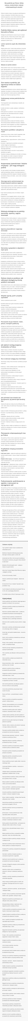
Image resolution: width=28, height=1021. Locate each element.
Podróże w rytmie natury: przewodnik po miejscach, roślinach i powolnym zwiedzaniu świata (12, 871)
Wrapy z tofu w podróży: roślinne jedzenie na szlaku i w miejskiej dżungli (12, 643)
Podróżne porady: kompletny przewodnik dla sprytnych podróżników (12, 648)
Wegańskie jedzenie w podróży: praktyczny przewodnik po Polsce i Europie (12, 741)
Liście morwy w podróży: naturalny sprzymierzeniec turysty (10, 946)
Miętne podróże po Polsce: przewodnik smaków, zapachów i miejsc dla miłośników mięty (13, 834)
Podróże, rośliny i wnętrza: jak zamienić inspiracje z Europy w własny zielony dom (13, 726)
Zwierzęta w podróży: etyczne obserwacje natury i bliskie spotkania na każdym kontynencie (13, 844)
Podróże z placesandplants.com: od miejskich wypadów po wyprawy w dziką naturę (12, 705)
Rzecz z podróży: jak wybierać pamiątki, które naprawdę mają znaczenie (12, 920)
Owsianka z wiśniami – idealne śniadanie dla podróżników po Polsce (12, 961)
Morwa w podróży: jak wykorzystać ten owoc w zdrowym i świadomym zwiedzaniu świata (12, 818)
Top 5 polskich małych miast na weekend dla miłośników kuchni (12, 548)
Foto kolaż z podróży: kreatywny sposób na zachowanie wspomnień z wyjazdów (12, 855)
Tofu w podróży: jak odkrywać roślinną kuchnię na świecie (13, 653)
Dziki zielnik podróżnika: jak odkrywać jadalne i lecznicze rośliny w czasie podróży (13, 684)
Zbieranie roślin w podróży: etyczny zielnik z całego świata (14, 622)
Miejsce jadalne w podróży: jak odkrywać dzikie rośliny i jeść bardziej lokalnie (13, 782)
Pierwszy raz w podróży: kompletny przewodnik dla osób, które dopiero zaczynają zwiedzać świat (14, 956)
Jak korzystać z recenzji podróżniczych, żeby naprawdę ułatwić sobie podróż (12, 813)
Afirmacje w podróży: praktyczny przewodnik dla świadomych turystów (13, 607)
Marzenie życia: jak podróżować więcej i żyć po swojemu (13, 829)
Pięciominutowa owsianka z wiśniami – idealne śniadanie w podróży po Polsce (13, 736)
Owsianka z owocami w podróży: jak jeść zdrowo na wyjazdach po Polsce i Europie (13, 679)
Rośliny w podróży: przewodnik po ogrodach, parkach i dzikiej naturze (12, 700)
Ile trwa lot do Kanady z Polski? (9, 575)
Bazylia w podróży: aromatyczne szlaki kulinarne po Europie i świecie (13, 989)
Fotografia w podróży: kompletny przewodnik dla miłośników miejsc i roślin (13, 674)
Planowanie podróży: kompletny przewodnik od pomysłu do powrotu (13, 751)
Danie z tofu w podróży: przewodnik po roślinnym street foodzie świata (13, 638)
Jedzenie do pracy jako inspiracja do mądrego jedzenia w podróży (12, 720)
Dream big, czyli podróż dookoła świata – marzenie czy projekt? (13, 633)
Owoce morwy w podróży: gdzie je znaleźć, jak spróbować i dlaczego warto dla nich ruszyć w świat (12, 883)
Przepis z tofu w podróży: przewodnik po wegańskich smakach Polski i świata (11, 936)
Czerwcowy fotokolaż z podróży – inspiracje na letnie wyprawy (12, 767)
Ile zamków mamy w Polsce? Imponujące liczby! (13, 594)
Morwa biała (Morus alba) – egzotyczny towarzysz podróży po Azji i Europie (13, 664)
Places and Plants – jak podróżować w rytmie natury (12, 695)
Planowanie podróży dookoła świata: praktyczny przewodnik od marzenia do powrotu (13, 731)
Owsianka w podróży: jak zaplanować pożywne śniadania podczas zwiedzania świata (13, 746)
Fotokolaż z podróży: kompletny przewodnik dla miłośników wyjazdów (13, 877)
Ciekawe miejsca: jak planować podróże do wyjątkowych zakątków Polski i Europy (12, 772)
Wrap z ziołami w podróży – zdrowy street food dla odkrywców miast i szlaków (13, 798)
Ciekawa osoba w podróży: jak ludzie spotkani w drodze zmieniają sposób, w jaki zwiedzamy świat (13, 715)
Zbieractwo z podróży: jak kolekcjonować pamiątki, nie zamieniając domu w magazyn (13, 628)
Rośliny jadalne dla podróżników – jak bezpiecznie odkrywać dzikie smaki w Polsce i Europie (13, 824)
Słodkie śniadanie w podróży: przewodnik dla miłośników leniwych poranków (12, 966)
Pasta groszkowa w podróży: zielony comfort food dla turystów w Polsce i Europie (13, 777)
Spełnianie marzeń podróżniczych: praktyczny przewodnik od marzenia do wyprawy (12, 860)
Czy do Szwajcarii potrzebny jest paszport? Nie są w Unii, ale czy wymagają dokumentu (13, 590)
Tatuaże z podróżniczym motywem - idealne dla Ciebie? (13, 579)
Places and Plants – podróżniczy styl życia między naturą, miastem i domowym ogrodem (13, 787)
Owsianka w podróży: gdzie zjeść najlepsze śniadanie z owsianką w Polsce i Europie (12, 710)
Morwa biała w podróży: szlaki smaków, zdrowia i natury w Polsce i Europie (13, 994)
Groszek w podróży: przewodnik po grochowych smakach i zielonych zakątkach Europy (13, 793)
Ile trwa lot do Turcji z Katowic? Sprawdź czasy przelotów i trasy (12, 584)
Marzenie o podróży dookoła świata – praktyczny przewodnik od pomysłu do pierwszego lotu (13, 612)
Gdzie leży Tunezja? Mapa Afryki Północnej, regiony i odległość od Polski (14, 571)
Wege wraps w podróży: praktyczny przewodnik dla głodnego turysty (14, 979)
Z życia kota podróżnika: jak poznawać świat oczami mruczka (12, 689)
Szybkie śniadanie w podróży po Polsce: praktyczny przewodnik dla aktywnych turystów (13, 915)
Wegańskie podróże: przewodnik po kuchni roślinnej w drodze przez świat (12, 756)
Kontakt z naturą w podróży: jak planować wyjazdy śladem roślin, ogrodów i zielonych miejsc (13, 894)
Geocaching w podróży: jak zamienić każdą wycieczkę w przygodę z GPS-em (12, 803)
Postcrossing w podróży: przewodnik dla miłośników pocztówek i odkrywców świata (12, 1004)
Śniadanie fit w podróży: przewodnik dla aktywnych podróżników (14, 849)
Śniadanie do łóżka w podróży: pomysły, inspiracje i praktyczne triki (13, 839)
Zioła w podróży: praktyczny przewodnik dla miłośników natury (12, 659)
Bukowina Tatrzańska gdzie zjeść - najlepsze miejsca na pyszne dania (12, 566)
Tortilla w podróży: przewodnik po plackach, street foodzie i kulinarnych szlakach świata (13, 910)
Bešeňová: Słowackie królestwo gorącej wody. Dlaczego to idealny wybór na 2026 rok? (12, 553)
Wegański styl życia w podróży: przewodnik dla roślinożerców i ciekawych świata (13, 984)
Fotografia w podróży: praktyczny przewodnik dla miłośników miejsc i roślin (13, 925)
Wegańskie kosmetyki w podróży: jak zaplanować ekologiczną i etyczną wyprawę (13, 930)
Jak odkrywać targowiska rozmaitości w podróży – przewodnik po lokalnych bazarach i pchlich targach (13, 972)
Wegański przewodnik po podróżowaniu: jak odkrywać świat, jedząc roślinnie (12, 899)
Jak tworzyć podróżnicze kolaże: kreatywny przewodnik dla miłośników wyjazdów (12, 999)
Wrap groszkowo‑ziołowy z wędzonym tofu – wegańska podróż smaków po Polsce (12, 905)
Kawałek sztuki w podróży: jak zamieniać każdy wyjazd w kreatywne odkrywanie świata (13, 1010)
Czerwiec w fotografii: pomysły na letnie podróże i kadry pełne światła (13, 865)
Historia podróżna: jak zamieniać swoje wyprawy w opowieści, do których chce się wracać (13, 602)
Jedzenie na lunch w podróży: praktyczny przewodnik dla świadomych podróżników (11, 1015)
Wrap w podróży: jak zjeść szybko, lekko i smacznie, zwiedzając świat (14, 762)
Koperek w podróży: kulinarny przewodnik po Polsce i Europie (12, 808)
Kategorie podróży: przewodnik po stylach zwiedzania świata (11, 941)
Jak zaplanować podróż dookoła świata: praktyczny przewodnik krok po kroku (13, 951)
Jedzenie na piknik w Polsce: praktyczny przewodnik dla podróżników (11, 669)
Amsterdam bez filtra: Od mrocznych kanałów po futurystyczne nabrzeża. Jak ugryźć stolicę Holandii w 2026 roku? (13, 559)
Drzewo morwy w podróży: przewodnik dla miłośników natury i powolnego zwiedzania (12, 617)
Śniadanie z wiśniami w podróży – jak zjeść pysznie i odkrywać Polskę (14, 889)
